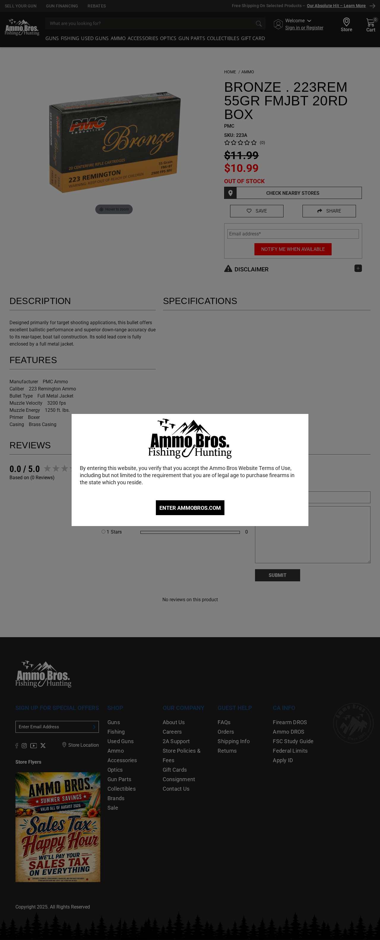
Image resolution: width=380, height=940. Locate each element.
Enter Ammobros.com (190, 508)
